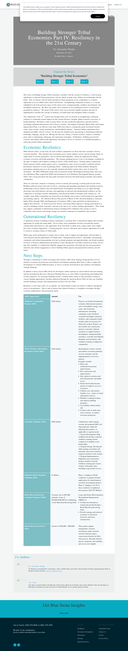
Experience (108, 4)
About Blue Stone (104, 628)
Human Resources (83, 642)
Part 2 (55, 81)
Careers (101, 635)
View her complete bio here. (54, 571)
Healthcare (80, 628)
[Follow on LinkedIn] (18, 644)
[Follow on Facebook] (14, 644)
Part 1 (40, 81)
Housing (80, 638)
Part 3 (69, 81)
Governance (81, 635)
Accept (98, 16)
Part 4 (84, 81)
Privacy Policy (103, 638)
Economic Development (85, 632)
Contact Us (118, 4)
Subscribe (109, 15)
